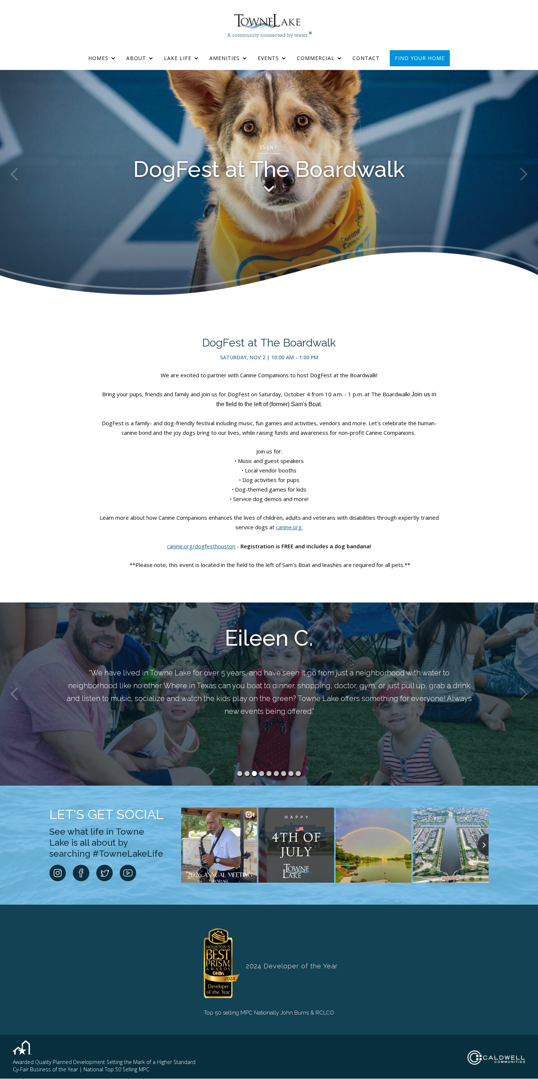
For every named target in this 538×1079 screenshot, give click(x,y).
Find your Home (420, 58)
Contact (366, 58)
